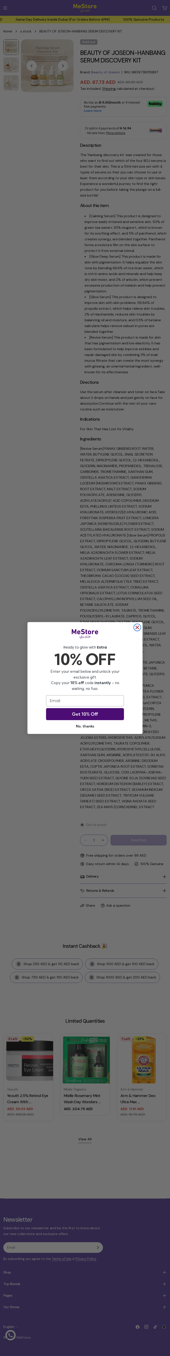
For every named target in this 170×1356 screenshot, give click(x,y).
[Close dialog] (137, 627)
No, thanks (85, 726)
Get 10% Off (85, 714)
